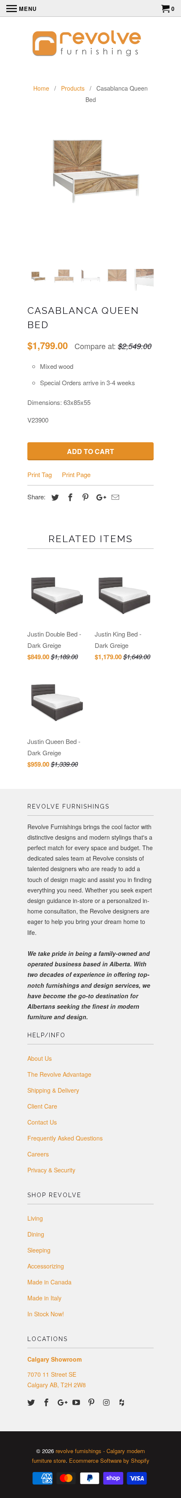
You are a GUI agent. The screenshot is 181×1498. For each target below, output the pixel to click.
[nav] (21, 8)
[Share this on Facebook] (69, 496)
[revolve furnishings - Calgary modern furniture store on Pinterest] (92, 1401)
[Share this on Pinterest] (84, 496)
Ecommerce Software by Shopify (109, 1460)
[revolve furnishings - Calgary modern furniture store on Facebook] (47, 1401)
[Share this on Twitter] (54, 496)
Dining (35, 1234)
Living (35, 1218)
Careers (38, 1154)
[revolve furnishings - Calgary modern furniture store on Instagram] (107, 1401)
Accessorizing (45, 1266)
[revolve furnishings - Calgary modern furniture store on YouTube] (77, 1401)
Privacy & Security (51, 1170)
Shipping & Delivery (53, 1090)
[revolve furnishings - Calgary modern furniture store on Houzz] (122, 1401)
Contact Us (42, 1122)
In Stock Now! (45, 1314)
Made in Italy (44, 1298)
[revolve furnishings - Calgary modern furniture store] (90, 44)
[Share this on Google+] (99, 496)
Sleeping (39, 1250)
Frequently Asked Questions (65, 1138)
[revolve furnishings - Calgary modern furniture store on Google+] (62, 1401)
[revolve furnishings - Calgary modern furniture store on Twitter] (32, 1401)
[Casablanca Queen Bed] (90, 164)
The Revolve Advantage (59, 1074)
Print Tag (39, 474)
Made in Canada (49, 1282)
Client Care (42, 1106)
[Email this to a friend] (114, 496)
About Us (39, 1058)
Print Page (76, 474)
